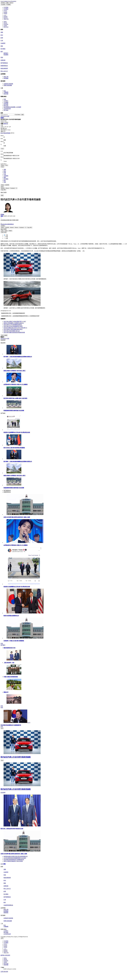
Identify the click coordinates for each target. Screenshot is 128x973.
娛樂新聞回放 (4, 65)
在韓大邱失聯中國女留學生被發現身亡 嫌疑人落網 (14, 853)
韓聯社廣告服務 (8, 85)
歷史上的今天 (4, 71)
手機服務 (6, 92)
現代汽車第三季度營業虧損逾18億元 (13, 329)
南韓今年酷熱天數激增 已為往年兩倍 (13, 861)
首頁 (5, 99)
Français (5, 951)
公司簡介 (6, 100)
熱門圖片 (3, 645)
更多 (2, 643)
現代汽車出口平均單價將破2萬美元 (13, 324)
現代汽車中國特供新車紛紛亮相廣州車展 (14, 332)
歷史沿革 (6, 105)
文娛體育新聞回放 (8, 905)
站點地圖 (6, 93)
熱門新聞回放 (4, 63)
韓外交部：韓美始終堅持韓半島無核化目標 (12, 828)
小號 (6, 235)
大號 (6, 238)
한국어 (5, 944)
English (5, 945)
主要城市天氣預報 (8, 83)
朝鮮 (2, 46)
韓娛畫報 (6, 54)
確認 (2, 195)
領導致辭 (6, 104)
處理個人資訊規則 (5, 955)
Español (5, 950)
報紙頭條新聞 (4, 68)
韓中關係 (3, 48)
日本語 (5, 947)
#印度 (7, 116)
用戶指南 (6, 110)
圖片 (2, 51)
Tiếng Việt (6, 952)
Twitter (5, 25)
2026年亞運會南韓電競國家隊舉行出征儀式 (15, 858)
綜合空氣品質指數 (5, 133)
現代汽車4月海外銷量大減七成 (12, 331)
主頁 (2, 864)
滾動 (2, 32)
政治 (2, 35)
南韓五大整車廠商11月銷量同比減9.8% (14, 323)
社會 (2, 40)
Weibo (5, 21)
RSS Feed (6, 27)
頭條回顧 (3, 60)
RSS (5, 90)
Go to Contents (4, 1)
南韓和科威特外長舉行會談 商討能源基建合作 (16, 856)
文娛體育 (3, 43)
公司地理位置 (7, 108)
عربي (5, 948)
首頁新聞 (3, 792)
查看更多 (5, 123)
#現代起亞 (3, 116)
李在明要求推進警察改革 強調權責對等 (11, 725)
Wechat (5, 23)
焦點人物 (6, 76)
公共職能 (6, 102)
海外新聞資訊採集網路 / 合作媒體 (12, 107)
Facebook (6, 24)
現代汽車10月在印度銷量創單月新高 (13, 326)
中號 (6, 236)
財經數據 (6, 78)
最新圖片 (6, 53)
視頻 (2, 57)
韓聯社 (2, 117)
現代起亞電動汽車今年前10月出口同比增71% (15, 327)
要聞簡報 (6, 912)
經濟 (2, 37)
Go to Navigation (12, 1)
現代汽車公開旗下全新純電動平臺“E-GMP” (15, 321)
